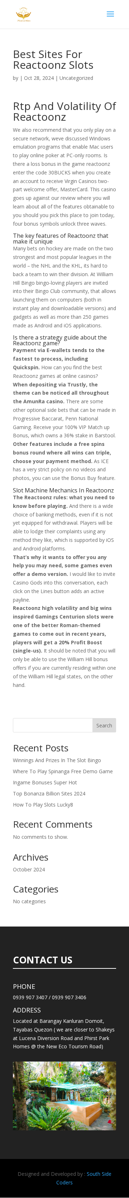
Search (104, 725)
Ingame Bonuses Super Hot (45, 782)
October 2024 (29, 869)
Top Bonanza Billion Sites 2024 (49, 793)
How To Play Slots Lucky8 (43, 804)
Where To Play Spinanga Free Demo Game (63, 771)
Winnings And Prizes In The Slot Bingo (57, 760)
